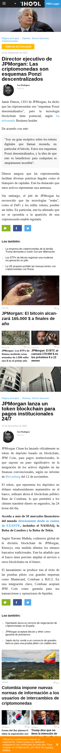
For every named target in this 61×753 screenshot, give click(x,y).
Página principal (10, 38)
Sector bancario (40, 38)
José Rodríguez (23, 85)
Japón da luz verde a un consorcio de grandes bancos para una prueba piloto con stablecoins (31, 642)
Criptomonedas (10, 41)
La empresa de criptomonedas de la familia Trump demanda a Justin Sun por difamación (30, 250)
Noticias (26, 398)
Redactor (20, 88)
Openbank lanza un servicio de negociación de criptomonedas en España (31, 624)
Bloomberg (13, 476)
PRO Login (52, 3)
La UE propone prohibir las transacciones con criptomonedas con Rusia (30, 267)
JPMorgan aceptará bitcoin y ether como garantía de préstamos (27, 633)
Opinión (26, 38)
